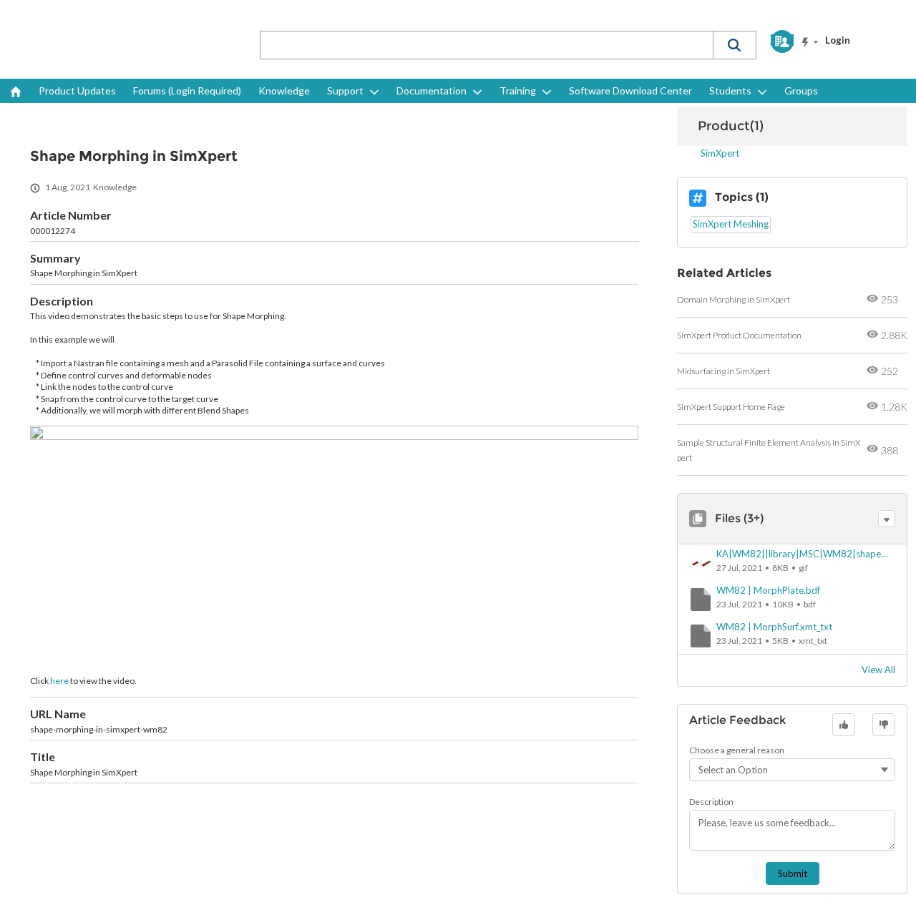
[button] (734, 45)
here (59, 680)
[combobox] (486, 45)
